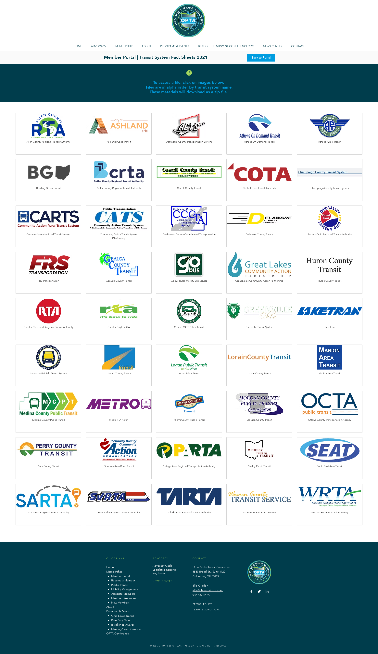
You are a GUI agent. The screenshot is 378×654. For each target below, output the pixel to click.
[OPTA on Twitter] (259, 591)
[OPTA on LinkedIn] (267, 591)
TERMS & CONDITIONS (206, 609)
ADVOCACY (160, 558)
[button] (175, 44)
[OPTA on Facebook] (251, 591)
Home (110, 567)
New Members (120, 602)
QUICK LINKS (115, 558)
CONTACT (199, 558)
